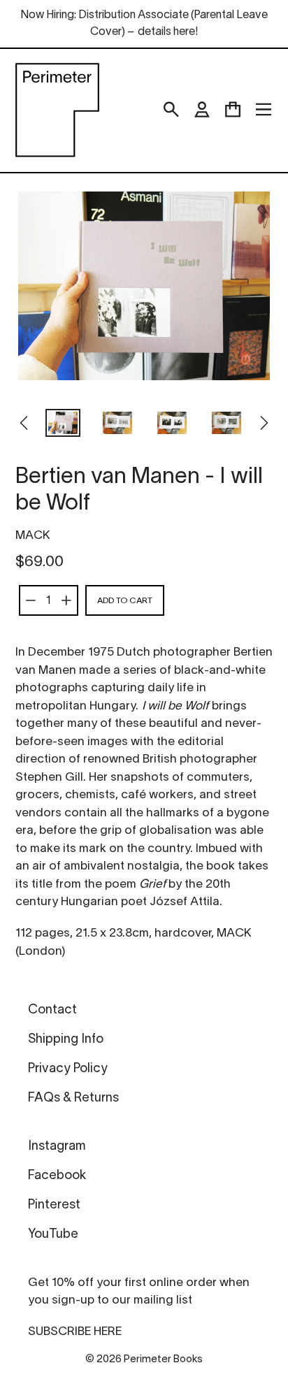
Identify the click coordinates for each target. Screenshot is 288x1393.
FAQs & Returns (73, 1098)
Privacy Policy (68, 1069)
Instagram (56, 1147)
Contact (52, 1010)
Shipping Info (65, 1040)
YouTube (53, 1235)
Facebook (57, 1176)
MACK (32, 536)
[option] (63, 424)
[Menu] (263, 109)
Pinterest (54, 1205)
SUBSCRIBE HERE (75, 1332)
